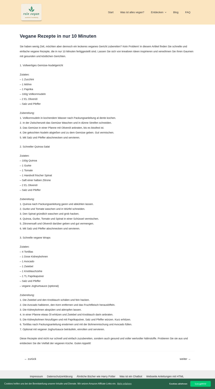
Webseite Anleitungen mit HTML (165, 376)
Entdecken (157, 12)
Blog (175, 12)
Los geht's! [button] (200, 384)
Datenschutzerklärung (60, 376)
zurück (30, 358)
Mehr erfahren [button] (124, 383)
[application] (164, 12)
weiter (185, 358)
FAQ (187, 12)
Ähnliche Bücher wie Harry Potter (96, 376)
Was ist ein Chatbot (130, 376)
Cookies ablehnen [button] (178, 384)
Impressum (36, 376)
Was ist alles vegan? (132, 12)
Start (110, 12)
